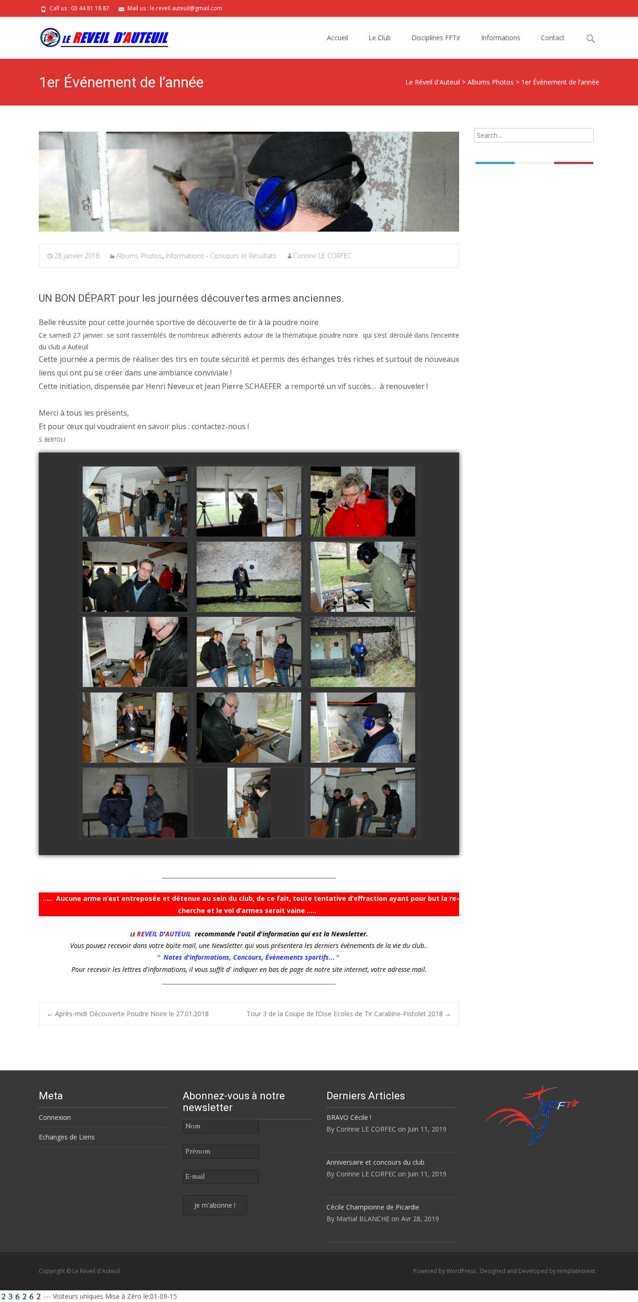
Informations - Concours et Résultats (221, 255)
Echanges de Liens (67, 1136)
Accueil (337, 37)
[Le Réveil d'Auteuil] (97, 35)
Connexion (55, 1117)
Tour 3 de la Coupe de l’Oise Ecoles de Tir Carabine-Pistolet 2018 (349, 1013)
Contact (553, 37)
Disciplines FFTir (436, 37)
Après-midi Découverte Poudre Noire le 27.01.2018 (128, 1013)
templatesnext (576, 1271)
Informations (500, 37)
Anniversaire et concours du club (375, 1162)
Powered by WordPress (445, 1271)
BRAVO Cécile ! (348, 1117)
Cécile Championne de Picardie (372, 1207)
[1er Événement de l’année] (249, 182)
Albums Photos (139, 255)
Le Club (380, 37)
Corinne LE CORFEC (322, 255)
